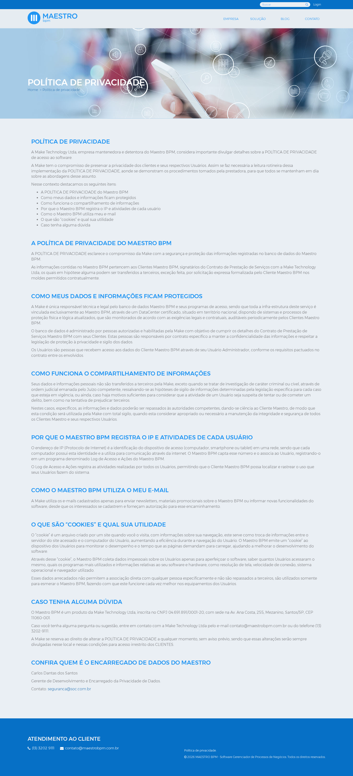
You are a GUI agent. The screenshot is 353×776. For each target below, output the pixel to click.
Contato (312, 19)
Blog (285, 19)
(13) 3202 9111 (42, 748)
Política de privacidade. (200, 750)
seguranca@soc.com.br (69, 689)
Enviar (307, 4)
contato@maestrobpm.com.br (91, 748)
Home (33, 90)
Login (317, 4)
